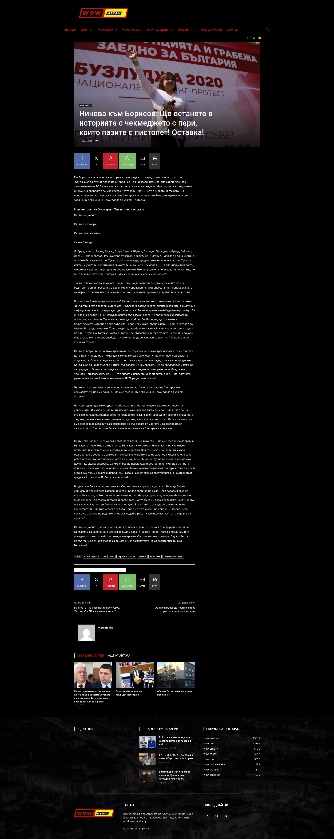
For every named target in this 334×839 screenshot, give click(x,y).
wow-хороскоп (211, 29)
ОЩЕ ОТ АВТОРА (119, 655)
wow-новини (107, 29)
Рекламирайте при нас (136, 828)
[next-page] (82, 707)
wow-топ (87, 29)
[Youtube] (259, 38)
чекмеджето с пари (173, 556)
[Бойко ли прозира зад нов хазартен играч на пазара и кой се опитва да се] (147, 742)
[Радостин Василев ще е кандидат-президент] (135, 675)
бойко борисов (91, 556)
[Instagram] (253, 38)
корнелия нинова (126, 556)
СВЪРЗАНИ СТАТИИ (90, 655)
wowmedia (105, 627)
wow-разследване (160, 29)
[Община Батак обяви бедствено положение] (176, 675)
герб (112, 556)
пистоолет (155, 556)
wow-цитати (187, 29)
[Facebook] (247, 38)
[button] (267, 30)
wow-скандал (132, 29)
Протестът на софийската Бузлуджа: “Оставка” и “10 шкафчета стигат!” (97, 609)
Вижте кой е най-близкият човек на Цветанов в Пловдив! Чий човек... (174, 775)
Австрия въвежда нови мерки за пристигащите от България (175, 609)
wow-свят (234, 29)
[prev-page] (76, 707)
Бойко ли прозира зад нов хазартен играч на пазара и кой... (175, 741)
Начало (70, 29)
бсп (104, 556)
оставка (142, 556)
